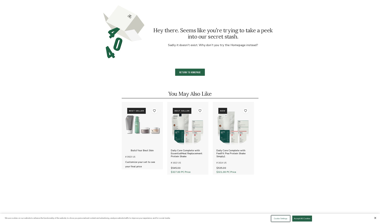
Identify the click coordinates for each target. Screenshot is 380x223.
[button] (154, 111)
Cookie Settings (281, 218)
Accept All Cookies (302, 218)
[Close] (375, 218)
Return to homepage (190, 72)
